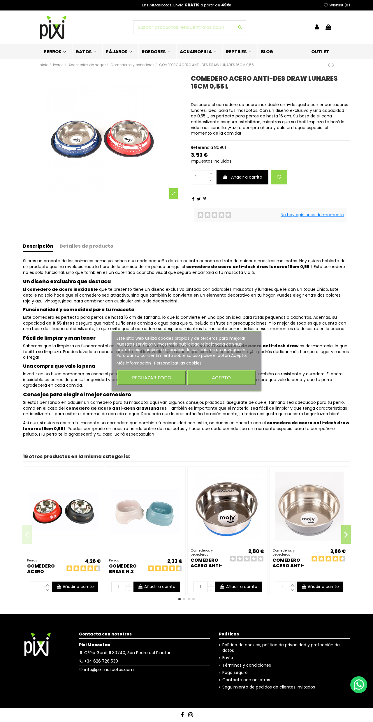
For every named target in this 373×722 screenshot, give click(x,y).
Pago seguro (235, 672)
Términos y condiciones (246, 665)
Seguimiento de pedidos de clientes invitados (268, 687)
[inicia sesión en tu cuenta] (317, 27)
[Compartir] (193, 199)
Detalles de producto (86, 246)
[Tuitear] (199, 199)
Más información (134, 363)
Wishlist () (339, 5)
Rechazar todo (151, 377)
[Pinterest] (204, 199)
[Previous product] (330, 65)
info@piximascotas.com (109, 669)
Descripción (38, 246)
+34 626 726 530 (101, 661)
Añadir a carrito (246, 177)
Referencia (202, 147)
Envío (227, 658)
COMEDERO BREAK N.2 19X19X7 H (123, 571)
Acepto (221, 377)
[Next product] (333, 65)
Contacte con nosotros (246, 680)
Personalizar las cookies (178, 363)
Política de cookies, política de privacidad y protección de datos (281, 648)
